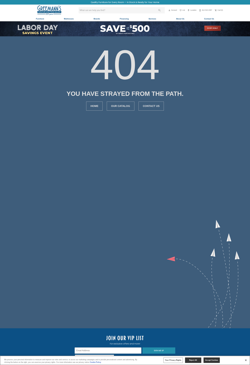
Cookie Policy (95, 362)
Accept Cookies (211, 360)
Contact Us (209, 19)
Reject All (193, 360)
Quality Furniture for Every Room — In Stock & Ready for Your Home (125, 2)
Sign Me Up (159, 350)
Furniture (40, 19)
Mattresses (69, 19)
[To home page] (49, 10)
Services (152, 19)
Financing (124, 19)
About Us (180, 19)
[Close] (246, 360)
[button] (169, 10)
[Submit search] (159, 10)
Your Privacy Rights (173, 360)
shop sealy (212, 28)
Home (94, 106)
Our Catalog (120, 106)
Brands (97, 19)
